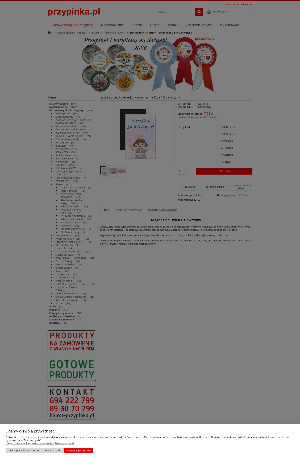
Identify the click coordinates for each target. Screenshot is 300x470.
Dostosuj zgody (52, 450)
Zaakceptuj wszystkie (78, 450)
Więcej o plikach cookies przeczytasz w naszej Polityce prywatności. (40, 443)
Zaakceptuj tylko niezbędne (23, 450)
